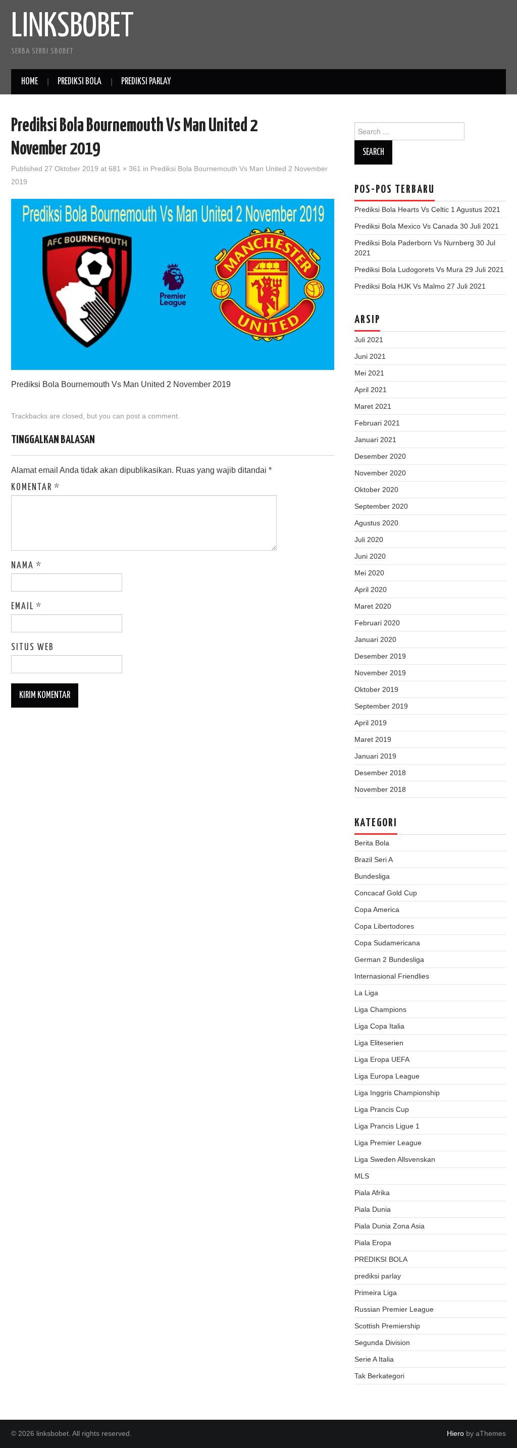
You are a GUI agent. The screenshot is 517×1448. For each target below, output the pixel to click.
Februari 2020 (377, 623)
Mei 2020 (369, 573)
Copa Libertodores (384, 926)
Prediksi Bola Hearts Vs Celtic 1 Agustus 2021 (427, 209)
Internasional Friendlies (391, 976)
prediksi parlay (377, 1276)
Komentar (35, 487)
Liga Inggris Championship (397, 1093)
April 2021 (370, 390)
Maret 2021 (372, 406)
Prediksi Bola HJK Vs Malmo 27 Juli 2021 (420, 286)
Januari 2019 (375, 756)
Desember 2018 (380, 773)
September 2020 (381, 506)
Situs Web (32, 647)
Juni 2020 (370, 556)
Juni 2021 (370, 356)
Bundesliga (372, 876)
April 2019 (370, 723)
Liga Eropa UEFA (381, 1059)
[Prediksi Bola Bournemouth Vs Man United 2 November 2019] (172, 284)
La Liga (366, 993)
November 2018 (380, 789)
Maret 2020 (372, 606)
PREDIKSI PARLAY (146, 81)
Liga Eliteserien (378, 1043)
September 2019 (381, 706)
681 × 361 (125, 169)
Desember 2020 (380, 456)
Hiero (455, 1433)
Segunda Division (382, 1342)
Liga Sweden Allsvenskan (394, 1159)
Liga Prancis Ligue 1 (387, 1126)
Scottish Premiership (387, 1326)
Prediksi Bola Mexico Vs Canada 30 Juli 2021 (426, 226)
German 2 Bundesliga (389, 959)
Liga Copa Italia (379, 1026)
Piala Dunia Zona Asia (389, 1226)
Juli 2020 (368, 539)
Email (26, 606)
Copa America (376, 909)
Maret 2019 (372, 739)
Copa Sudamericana (387, 943)
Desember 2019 (380, 656)
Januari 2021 (375, 440)
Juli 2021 (368, 340)
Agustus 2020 (376, 523)
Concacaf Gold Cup (385, 893)
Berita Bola (371, 843)
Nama (26, 565)
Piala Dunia (372, 1209)
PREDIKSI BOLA (79, 81)
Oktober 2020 (376, 490)
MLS (361, 1176)
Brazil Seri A (373, 859)
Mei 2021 (369, 373)
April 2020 (370, 589)
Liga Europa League (387, 1076)
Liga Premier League (388, 1143)
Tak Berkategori (379, 1376)
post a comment (152, 416)
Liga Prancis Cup (381, 1109)
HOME (29, 81)
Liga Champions (380, 1009)
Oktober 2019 (376, 689)
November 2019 (380, 673)
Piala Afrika (372, 1193)
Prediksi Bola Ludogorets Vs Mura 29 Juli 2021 (429, 269)
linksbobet (72, 27)
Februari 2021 (377, 423)
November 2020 (380, 473)
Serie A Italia (374, 1359)
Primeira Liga (375, 1293)
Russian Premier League (394, 1309)
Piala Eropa (372, 1243)
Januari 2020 (375, 639)
